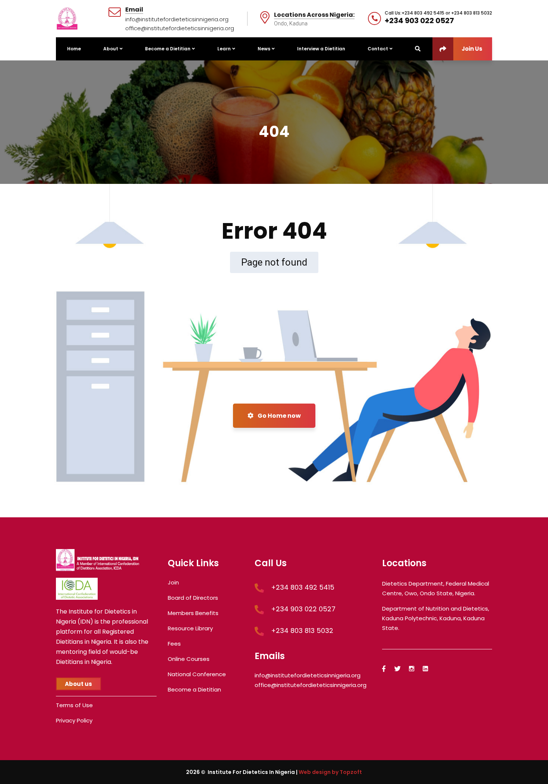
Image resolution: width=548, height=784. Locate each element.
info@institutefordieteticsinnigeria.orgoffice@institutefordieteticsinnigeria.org (179, 23)
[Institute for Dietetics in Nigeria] (67, 18)
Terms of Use (74, 705)
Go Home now (278, 415)
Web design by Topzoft (330, 772)
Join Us (472, 49)
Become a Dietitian (194, 689)
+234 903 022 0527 (419, 20)
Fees (174, 643)
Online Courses (189, 659)
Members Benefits (193, 613)
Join (173, 582)
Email (134, 10)
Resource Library (190, 628)
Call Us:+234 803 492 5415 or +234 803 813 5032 (438, 13)
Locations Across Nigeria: (314, 15)
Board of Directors (193, 598)
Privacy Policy (74, 720)
